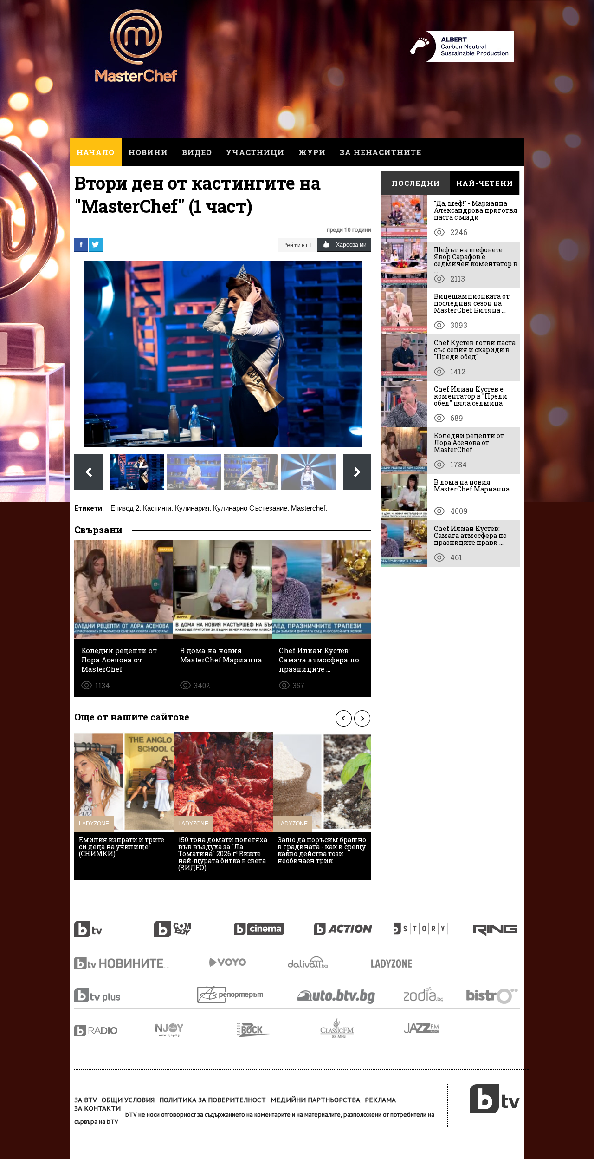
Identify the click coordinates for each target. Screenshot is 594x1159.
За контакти (97, 1108)
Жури (312, 152)
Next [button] (362, 718)
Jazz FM (422, 1028)
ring (496, 923)
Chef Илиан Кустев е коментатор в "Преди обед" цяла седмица (470, 396)
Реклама (380, 1100)
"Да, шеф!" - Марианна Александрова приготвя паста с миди (475, 210)
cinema (274, 923)
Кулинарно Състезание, (251, 508)
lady (433, 923)
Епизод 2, (125, 508)
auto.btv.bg (336, 996)
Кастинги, (158, 508)
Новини (148, 152)
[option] (124, 806)
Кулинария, (193, 508)
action (354, 923)
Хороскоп (431, 994)
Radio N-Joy (196, 1030)
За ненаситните (380, 152)
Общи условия (128, 1100)
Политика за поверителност (212, 1100)
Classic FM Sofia (362, 1028)
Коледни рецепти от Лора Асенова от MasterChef (469, 442)
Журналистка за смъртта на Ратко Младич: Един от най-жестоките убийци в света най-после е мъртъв (123, 850)
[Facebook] (81, 244)
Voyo (227, 962)
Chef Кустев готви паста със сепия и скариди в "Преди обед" (475, 349)
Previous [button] (343, 718)
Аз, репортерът (231, 994)
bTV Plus (114, 995)
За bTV (85, 1100)
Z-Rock (278, 1030)
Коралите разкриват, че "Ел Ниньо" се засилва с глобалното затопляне (218, 846)
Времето (308, 962)
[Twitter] (96, 244)
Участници (255, 152)
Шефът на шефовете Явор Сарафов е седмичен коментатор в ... (475, 260)
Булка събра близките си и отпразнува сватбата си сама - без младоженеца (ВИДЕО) (320, 850)
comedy (194, 923)
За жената (394, 964)
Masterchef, (309, 508)
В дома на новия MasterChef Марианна (472, 485)
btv (114, 923)
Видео (197, 152)
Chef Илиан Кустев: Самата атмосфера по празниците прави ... (470, 535)
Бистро (493, 996)
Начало (96, 152)
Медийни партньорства (315, 1100)
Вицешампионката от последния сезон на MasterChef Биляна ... (472, 303)
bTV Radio (114, 1030)
